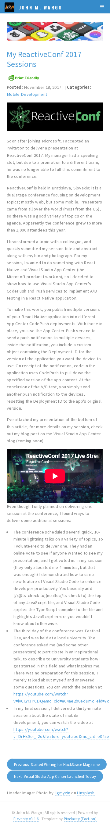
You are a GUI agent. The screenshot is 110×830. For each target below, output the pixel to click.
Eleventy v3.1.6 (25, 818)
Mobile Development (27, 94)
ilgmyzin (62, 793)
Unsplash (85, 793)
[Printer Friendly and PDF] (24, 80)
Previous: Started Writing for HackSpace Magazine (57, 764)
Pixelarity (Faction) (80, 818)
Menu (102, 6)
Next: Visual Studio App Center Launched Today (55, 776)
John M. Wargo (41, 7)
